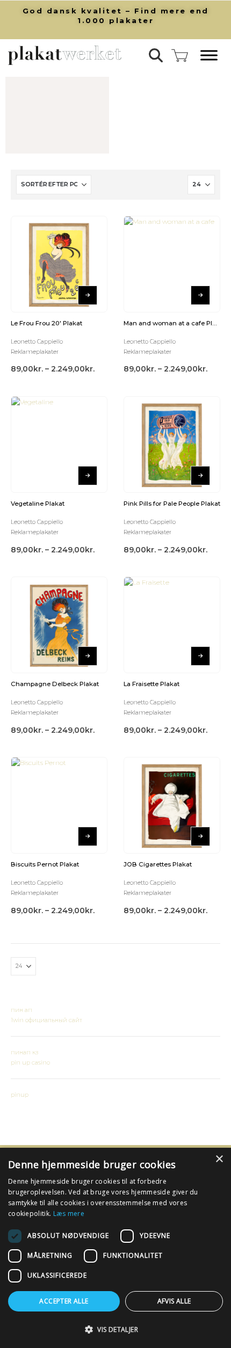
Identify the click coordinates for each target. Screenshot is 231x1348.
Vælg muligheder (87, 295)
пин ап (21, 1010)
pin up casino (30, 1062)
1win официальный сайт (46, 1020)
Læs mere (68, 1213)
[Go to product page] (59, 264)
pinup (19, 1094)
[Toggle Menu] (209, 55)
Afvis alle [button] (174, 1301)
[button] (156, 55)
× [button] (219, 1159)
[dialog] (115, 1248)
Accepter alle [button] (63, 1301)
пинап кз (24, 1052)
